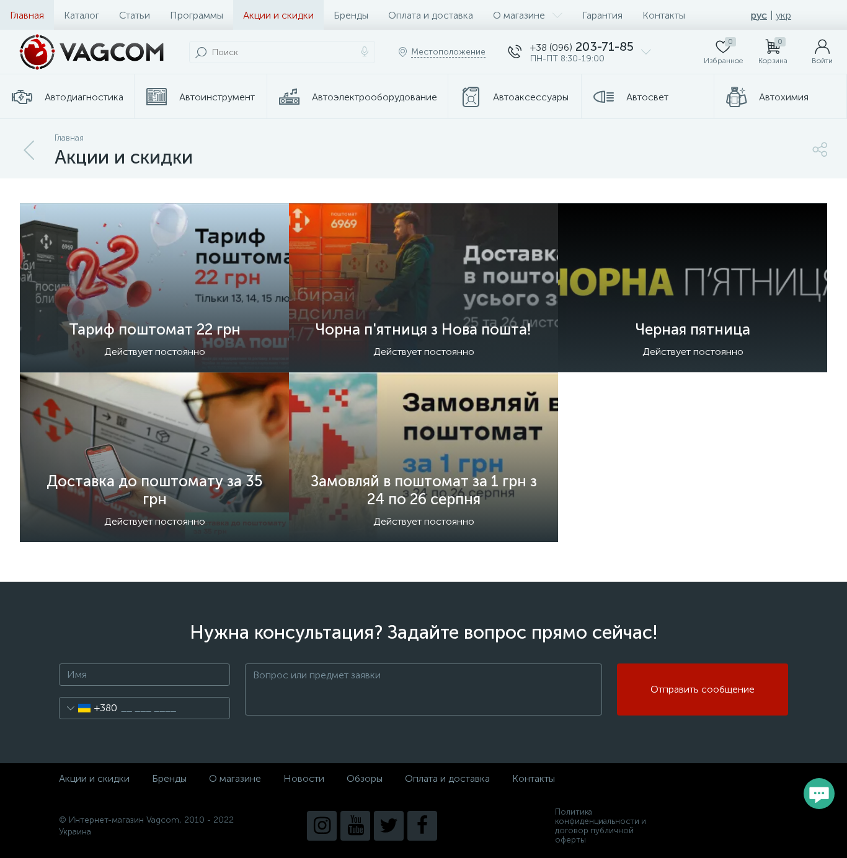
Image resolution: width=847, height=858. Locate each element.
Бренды (351, 15)
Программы (196, 15)
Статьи (134, 15)
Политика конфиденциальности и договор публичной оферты (600, 825)
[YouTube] (355, 826)
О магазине (519, 15)
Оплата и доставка (430, 15)
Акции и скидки (278, 15)
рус (759, 15)
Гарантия (602, 15)
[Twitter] (389, 826)
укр (783, 15)
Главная (27, 15)
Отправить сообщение (702, 689)
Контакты (663, 15)
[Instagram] (322, 826)
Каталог (81, 15)
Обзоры (365, 778)
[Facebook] (422, 826)
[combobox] (88, 708)
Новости (303, 778)
